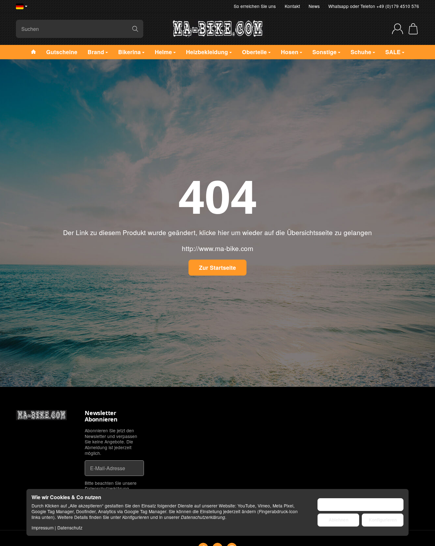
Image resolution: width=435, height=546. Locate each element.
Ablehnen (338, 520)
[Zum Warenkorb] (413, 29)
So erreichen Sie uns (255, 6)
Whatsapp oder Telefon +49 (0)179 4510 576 (373, 6)
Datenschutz (69, 527)
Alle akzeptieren (361, 504)
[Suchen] (135, 29)
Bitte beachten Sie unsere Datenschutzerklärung (111, 486)
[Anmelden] (397, 29)
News (314, 6)
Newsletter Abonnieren (101, 416)
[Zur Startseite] (217, 28)
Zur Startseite (217, 267)
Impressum (42, 527)
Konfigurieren (383, 520)
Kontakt (292, 6)
